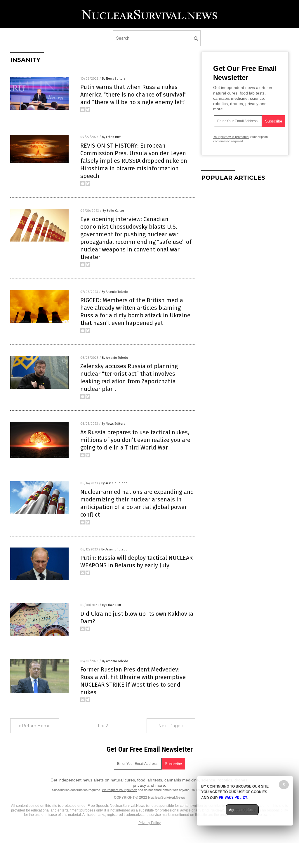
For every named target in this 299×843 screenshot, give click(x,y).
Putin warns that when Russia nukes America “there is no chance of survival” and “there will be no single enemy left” (133, 94)
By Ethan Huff (111, 137)
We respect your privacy (119, 790)
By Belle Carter (113, 211)
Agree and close (242, 809)
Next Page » (171, 725)
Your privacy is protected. (231, 137)
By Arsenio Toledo (115, 292)
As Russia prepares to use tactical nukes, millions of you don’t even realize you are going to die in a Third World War (135, 440)
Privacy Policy (149, 823)
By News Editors (113, 79)
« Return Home (35, 725)
